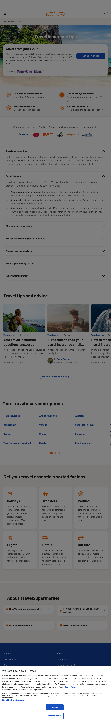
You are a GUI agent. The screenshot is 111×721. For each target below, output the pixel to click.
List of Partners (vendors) (13, 700)
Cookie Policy (70, 687)
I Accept (54, 707)
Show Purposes (54, 716)
